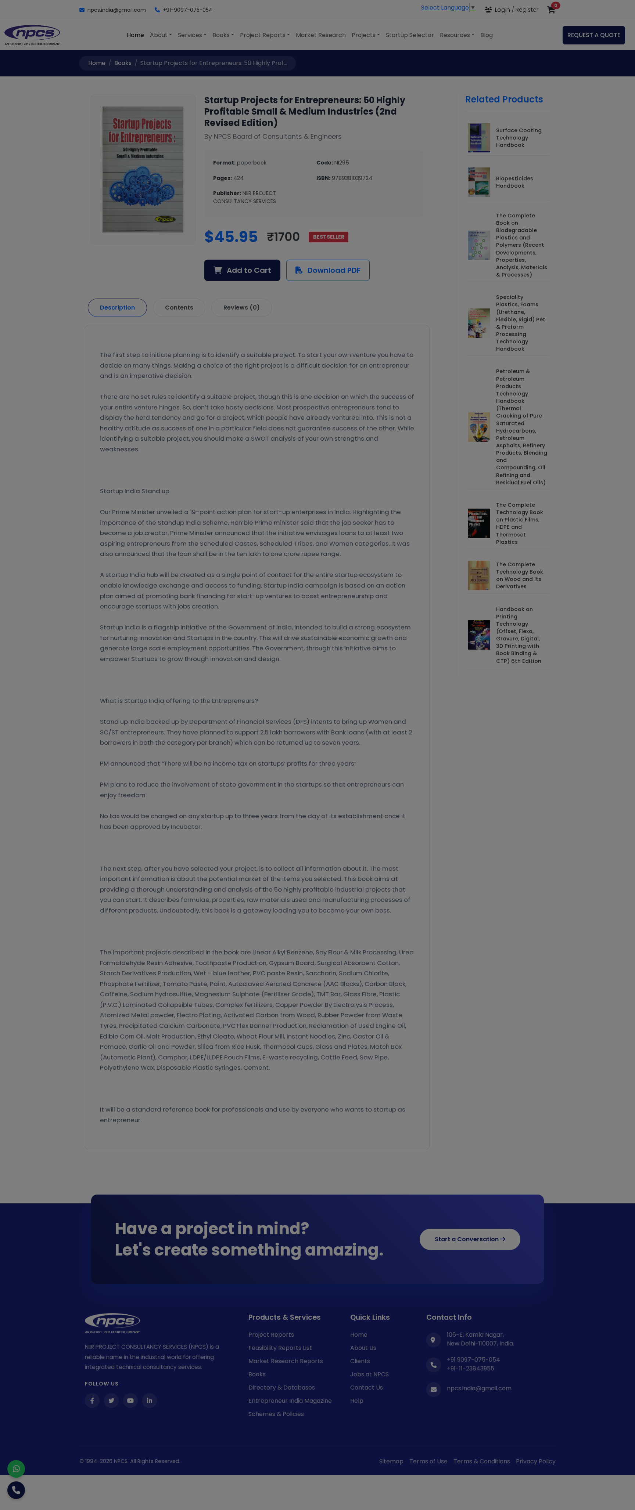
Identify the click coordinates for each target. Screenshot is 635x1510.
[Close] (455, 657)
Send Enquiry (317, 845)
